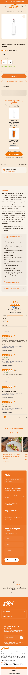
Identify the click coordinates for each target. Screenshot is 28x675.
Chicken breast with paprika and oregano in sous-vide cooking (11, 456)
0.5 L (4, 62)
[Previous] (2, 2)
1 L (10, 62)
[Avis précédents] (3, 417)
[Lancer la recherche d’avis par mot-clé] (26, 331)
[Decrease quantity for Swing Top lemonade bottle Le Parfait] (3, 71)
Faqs (18, 479)
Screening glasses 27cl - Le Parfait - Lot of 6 (14, 141)
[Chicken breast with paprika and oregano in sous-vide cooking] (11, 444)
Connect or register (11, 171)
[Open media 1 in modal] (23, 16)
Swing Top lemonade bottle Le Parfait (14, 122)
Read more (6, 461)
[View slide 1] (11, 593)
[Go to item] (11, 41)
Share (5, 164)
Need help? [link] (24, 164)
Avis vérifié (6, 338)
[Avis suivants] (26, 417)
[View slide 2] (13, 593)
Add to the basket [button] (14, 154)
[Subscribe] (21, 637)
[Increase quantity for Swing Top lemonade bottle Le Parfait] (24, 71)
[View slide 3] (15, 593)
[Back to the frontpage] (4, 11)
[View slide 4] (17, 593)
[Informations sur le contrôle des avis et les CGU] (22, 309)
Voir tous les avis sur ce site (15, 312)
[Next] (26, 2)
